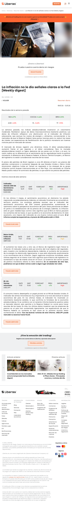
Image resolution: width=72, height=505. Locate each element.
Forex (3, 416)
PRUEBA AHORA (36, 343)
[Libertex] (9, 3)
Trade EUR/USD (12, 224)
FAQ (15, 412)
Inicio (3, 10)
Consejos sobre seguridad (64, 422)
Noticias (9, 10)
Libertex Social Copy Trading (29, 413)
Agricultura (5, 423)
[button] (69, 4)
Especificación (53, 426)
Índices (4, 421)
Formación (17, 410)
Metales (4, 418)
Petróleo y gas (6, 426)
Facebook (56, 454)
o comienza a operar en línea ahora (36, 348)
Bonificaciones (6, 431)
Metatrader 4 (30, 406)
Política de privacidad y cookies (65, 412)
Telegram (62, 456)
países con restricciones (16, 477)
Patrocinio (52, 416)
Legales (63, 403)
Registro (57, 3)
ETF (3, 428)
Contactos (52, 406)
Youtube (65, 454)
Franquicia (52, 419)
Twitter (59, 454)
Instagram (62, 454)
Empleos (51, 437)
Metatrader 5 (30, 408)
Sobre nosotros (53, 403)
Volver (6, 100)
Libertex (28, 403)
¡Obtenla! (34, 19)
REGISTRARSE (36, 72)
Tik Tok (59, 456)
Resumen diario (19, 10)
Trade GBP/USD (12, 271)
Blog (15, 405)
